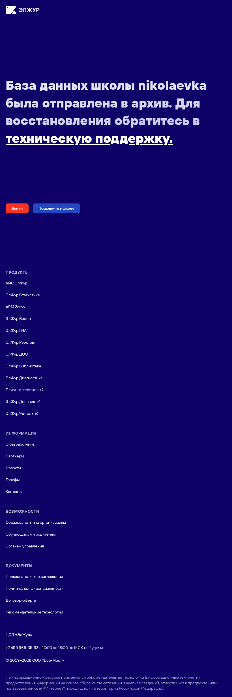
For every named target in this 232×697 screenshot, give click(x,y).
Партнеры (15, 456)
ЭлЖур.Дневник (20, 401)
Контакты (14, 491)
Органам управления (25, 546)
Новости (13, 467)
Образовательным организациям (36, 522)
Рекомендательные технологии (34, 612)
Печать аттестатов (22, 389)
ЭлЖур (23, 10)
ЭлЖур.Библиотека (23, 366)
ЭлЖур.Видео (18, 318)
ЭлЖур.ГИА (16, 330)
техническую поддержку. (89, 138)
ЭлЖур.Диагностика (24, 377)
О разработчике (20, 444)
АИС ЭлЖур (16, 283)
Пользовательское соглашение (34, 576)
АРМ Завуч (15, 306)
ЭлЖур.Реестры (20, 342)
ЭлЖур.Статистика (23, 294)
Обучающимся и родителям (31, 534)
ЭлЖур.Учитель (19, 413)
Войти (17, 208)
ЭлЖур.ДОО (17, 354)
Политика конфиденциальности (35, 588)
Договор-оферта (21, 600)
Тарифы (13, 479)
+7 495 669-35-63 (22, 647)
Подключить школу (56, 208)
